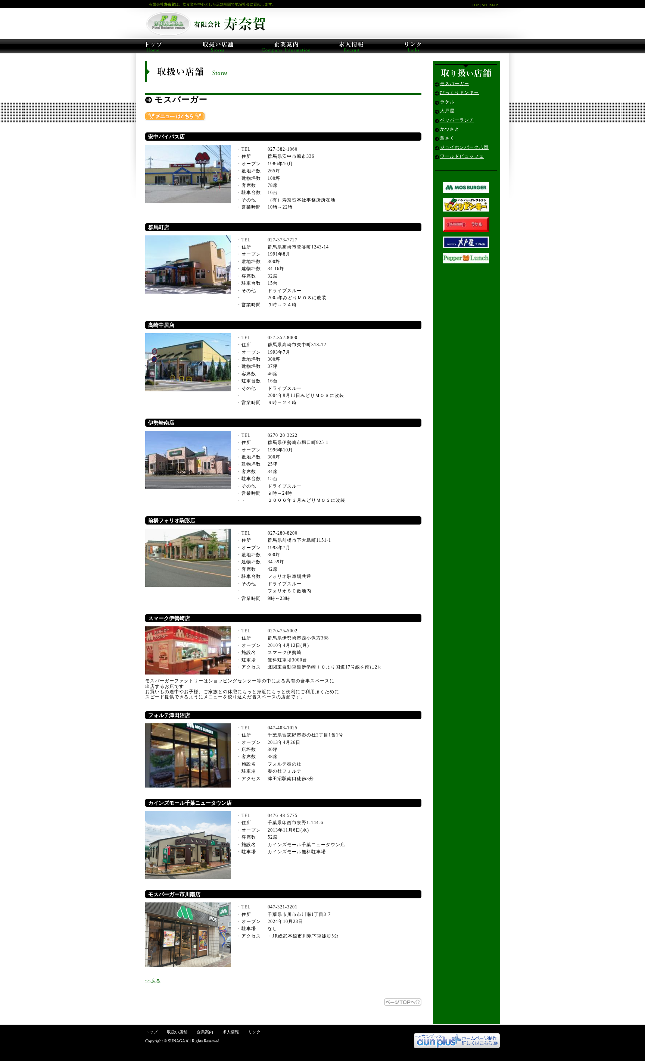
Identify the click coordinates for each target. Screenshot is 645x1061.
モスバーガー (454, 83)
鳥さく (447, 138)
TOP (475, 5)
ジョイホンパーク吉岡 (464, 147)
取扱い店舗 (177, 1032)
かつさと (449, 129)
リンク (254, 1032)
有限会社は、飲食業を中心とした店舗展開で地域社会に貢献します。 (212, 4)
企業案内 (205, 1032)
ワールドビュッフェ (462, 156)
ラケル (447, 101)
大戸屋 (447, 110)
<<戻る (153, 980)
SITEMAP (490, 5)
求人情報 (230, 1032)
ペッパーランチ (457, 120)
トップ (151, 1032)
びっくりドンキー (459, 92)
